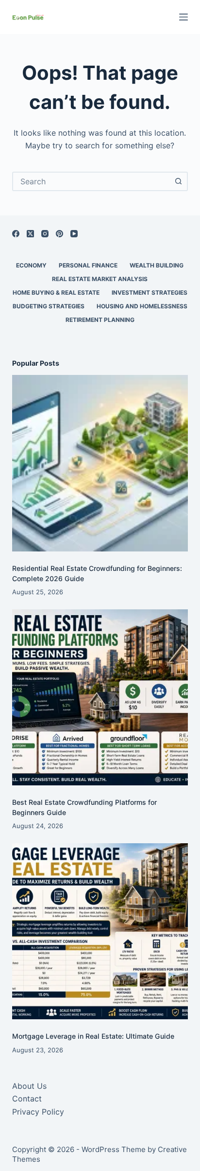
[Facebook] (15, 233)
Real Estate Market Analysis (100, 279)
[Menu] (183, 17)
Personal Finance (88, 265)
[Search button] (178, 181)
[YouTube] (74, 233)
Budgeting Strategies (48, 306)
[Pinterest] (59, 233)
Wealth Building (156, 265)
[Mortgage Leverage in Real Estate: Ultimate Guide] (100, 931)
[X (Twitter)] (30, 233)
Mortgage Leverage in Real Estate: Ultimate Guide (93, 1036)
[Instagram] (45, 233)
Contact (27, 1098)
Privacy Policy (38, 1112)
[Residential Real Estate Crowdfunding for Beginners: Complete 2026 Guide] (100, 463)
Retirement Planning (100, 319)
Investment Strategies (149, 292)
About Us (29, 1086)
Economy (31, 265)
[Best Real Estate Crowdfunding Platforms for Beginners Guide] (100, 697)
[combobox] (91, 181)
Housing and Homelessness (142, 306)
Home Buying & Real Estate (56, 292)
